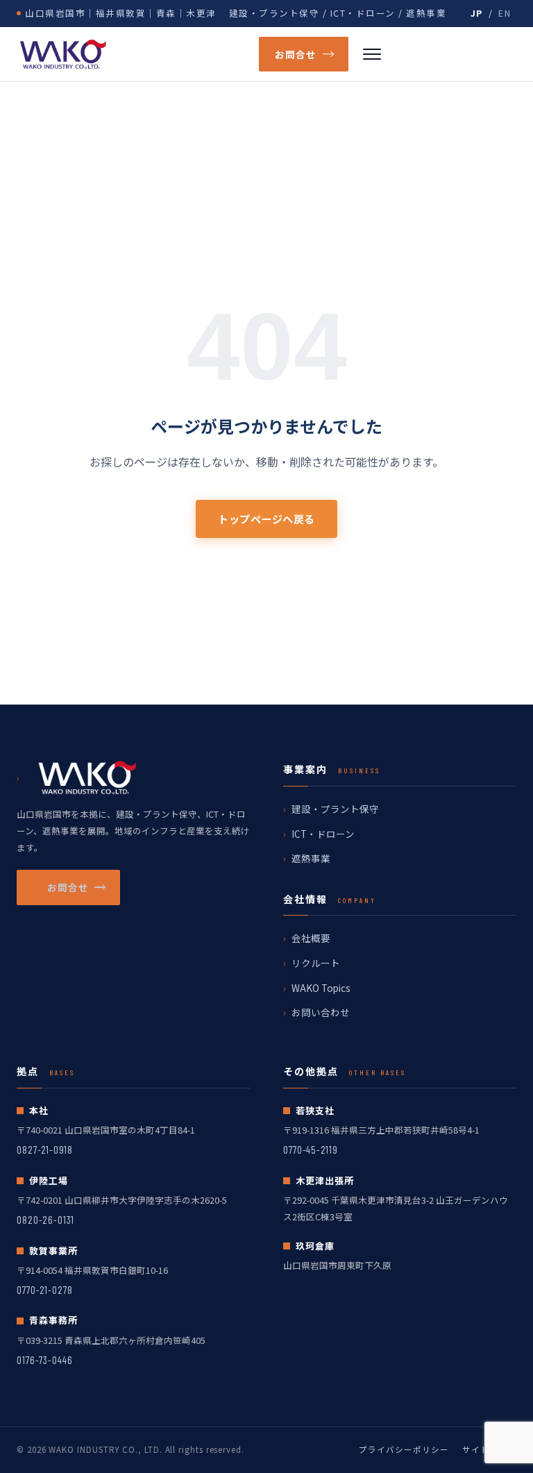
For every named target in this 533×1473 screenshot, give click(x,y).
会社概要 (310, 938)
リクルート (315, 963)
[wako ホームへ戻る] (127, 54)
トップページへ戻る (266, 518)
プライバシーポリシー (403, 1449)
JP (477, 12)
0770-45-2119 (310, 1149)
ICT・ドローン (323, 834)
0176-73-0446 (45, 1360)
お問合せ (295, 54)
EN (504, 12)
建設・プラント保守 (335, 809)
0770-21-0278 (45, 1289)
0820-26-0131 (45, 1219)
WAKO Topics (320, 988)
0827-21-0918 (45, 1149)
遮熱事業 (310, 858)
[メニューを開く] (372, 54)
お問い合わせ (320, 1012)
